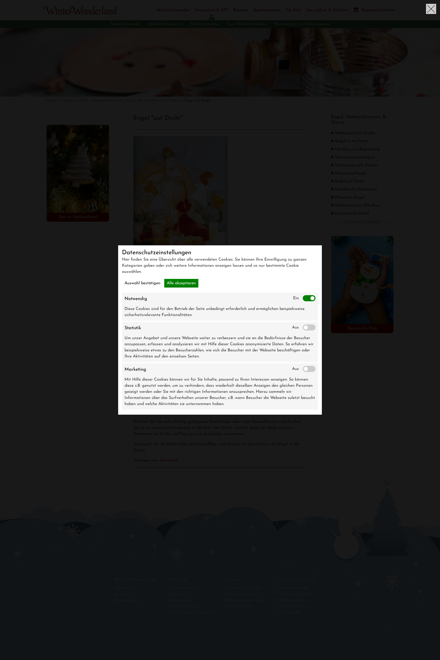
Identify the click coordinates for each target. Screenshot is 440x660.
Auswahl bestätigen (142, 283)
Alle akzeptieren (181, 283)
